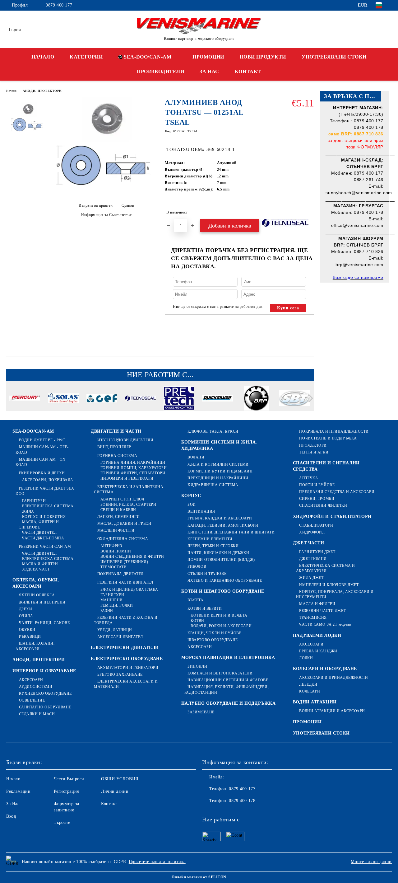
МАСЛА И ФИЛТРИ (40, 564)
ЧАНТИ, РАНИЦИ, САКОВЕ (44, 623)
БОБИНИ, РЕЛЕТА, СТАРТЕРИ (128, 504)
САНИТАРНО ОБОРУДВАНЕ (45, 707)
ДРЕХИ (25, 609)
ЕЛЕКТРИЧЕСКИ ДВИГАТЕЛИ (125, 647)
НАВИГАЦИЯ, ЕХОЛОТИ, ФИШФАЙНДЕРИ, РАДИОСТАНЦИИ (226, 689)
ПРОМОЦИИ (208, 56)
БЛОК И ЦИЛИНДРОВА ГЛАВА (129, 589)
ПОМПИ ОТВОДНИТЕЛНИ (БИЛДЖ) (221, 559)
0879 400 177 (59, 5)
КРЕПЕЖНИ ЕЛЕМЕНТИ (210, 539)
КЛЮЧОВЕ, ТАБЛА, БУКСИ (212, 431)
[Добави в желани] (309, 212)
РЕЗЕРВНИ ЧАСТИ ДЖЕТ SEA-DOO (46, 491)
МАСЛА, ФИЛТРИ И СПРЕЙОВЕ (39, 524)
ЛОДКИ (306, 658)
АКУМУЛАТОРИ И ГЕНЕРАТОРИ (127, 667)
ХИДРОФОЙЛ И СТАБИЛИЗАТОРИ (332, 516)
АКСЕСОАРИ (31, 680)
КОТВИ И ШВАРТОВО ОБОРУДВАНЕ (222, 591)
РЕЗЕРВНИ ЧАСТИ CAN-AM (45, 546)
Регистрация (66, 791)
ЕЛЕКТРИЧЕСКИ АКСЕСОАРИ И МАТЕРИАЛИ (126, 684)
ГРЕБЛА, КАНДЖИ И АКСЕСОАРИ (219, 518)
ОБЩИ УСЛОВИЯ (119, 779)
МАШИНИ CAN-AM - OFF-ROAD (42, 449)
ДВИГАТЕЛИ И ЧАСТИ (116, 431)
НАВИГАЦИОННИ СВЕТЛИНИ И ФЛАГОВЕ (227, 680)
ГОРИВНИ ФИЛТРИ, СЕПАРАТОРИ (132, 473)
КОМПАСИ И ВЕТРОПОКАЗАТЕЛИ (219, 673)
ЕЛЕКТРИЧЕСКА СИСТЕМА (48, 506)
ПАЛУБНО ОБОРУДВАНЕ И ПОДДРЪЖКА (228, 703)
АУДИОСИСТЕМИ (35, 686)
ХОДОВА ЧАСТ (36, 569)
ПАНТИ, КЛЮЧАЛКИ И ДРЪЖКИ (218, 553)
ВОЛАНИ (195, 457)
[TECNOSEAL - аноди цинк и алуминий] (140, 399)
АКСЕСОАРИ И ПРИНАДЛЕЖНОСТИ (333, 677)
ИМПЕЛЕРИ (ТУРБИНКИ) (124, 562)
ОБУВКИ (27, 629)
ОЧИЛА (26, 616)
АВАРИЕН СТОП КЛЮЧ (122, 499)
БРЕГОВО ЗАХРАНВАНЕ (120, 674)
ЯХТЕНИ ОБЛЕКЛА (37, 595)
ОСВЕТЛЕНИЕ (32, 700)
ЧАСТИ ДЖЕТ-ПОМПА (43, 538)
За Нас (12, 803)
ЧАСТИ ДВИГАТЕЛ (39, 532)
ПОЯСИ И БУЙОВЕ (317, 485)
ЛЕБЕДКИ (308, 684)
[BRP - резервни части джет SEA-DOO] (256, 399)
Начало (11, 90)
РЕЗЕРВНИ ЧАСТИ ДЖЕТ (322, 610)
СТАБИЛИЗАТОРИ (316, 525)
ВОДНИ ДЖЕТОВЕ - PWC (42, 440)
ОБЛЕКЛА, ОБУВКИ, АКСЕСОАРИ (35, 583)
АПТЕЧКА (308, 478)
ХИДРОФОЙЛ (312, 532)
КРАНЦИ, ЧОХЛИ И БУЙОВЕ (214, 633)
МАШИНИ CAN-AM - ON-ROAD (41, 462)
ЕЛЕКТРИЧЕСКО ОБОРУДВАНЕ (127, 658)
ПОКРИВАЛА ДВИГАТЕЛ (120, 574)
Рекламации (18, 791)
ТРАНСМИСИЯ (313, 617)
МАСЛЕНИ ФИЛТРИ (115, 530)
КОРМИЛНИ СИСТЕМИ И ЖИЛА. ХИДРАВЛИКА (219, 445)
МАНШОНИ (111, 600)
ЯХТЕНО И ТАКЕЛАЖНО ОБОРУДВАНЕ (224, 580)
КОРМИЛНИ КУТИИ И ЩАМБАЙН (219, 471)
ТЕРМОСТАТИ (113, 567)
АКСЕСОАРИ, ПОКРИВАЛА (47, 480)
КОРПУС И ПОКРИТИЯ (44, 516)
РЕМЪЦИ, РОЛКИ (116, 605)
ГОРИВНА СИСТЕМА (117, 455)
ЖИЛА (28, 511)
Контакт (109, 803)
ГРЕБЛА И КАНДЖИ (318, 651)
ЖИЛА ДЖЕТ (311, 577)
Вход (11, 816)
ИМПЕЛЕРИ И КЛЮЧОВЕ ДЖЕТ (329, 585)
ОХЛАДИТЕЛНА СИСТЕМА (122, 539)
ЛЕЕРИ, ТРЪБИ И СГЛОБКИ (212, 546)
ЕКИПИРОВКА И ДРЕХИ (42, 473)
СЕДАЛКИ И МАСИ (37, 714)
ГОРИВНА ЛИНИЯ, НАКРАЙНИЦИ (132, 462)
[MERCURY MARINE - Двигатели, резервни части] (24, 399)
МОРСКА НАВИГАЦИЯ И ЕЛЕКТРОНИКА (228, 657)
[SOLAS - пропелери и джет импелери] (63, 399)
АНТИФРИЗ (111, 546)
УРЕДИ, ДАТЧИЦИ (114, 630)
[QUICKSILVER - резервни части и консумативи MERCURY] (217, 399)
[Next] (309, 398)
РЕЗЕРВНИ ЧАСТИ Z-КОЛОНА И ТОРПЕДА (126, 620)
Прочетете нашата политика (157, 861)
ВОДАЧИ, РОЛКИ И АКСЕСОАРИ (221, 626)
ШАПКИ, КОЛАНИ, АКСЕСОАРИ (35, 646)
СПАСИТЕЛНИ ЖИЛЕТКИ (323, 505)
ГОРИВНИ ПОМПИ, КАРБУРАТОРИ (133, 468)
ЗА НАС (209, 71)
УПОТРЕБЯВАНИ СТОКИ (334, 56)
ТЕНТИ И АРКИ (313, 452)
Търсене (62, 822)
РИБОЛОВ (196, 566)
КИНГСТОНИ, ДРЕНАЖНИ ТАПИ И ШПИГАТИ (231, 532)
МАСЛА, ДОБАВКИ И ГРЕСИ (124, 523)
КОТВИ (197, 620)
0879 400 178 (242, 800)
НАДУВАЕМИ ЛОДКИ (317, 635)
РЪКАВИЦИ (30, 636)
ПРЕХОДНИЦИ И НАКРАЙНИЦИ (217, 478)
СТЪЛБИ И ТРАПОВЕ (206, 573)
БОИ (191, 504)
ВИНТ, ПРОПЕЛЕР (114, 447)
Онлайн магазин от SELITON (199, 877)
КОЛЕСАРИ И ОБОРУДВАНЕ (325, 668)
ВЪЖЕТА (195, 600)
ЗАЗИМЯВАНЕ (201, 712)
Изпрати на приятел (96, 205)
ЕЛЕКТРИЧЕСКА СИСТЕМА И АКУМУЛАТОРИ (325, 568)
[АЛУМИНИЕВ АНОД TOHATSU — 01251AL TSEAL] (104, 193)
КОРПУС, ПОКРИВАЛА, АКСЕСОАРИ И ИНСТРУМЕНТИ (334, 594)
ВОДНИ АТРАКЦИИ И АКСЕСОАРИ (332, 711)
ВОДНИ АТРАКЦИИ (315, 702)
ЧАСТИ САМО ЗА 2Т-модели (325, 624)
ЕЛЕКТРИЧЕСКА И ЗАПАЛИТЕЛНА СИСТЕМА (128, 489)
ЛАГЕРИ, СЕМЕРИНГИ (118, 516)
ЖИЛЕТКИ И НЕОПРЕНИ (42, 602)
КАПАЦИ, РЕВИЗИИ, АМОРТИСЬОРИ (222, 525)
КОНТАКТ (248, 71)
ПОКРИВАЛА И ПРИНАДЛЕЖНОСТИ (334, 431)
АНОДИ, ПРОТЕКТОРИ (42, 90)
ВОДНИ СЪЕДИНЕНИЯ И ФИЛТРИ (132, 556)
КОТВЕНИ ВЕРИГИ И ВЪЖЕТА (219, 615)
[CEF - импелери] (101, 399)
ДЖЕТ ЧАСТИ (308, 543)
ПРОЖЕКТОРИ (313, 445)
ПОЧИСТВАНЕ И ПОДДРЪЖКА (328, 438)
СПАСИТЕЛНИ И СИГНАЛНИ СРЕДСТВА (326, 466)
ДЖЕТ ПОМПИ (313, 559)
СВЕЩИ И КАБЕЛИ (118, 510)
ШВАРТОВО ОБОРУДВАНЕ (212, 640)
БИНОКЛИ (197, 666)
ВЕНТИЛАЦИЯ (201, 511)
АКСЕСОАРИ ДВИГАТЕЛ (120, 637)
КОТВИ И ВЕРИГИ (204, 608)
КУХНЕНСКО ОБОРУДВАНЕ (45, 693)
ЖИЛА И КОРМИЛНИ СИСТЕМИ (218, 464)
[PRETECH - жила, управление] (179, 399)
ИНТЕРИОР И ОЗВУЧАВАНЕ (44, 671)
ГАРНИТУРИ (34, 501)
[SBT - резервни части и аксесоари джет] (294, 399)
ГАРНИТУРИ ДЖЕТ (317, 552)
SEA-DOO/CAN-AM (147, 56)
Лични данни (114, 791)
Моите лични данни (371, 861)
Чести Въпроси (69, 779)
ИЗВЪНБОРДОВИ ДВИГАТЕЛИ (125, 440)
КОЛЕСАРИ (309, 691)
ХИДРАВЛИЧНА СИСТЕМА (212, 485)
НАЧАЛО (42, 56)
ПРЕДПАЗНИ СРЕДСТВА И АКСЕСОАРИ (336, 492)
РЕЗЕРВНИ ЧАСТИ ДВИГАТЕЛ (125, 582)
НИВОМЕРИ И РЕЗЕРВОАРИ (126, 478)
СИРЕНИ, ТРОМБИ (316, 498)
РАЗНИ (106, 610)
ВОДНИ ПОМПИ (115, 551)
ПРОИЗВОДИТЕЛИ (160, 71)
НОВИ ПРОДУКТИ (263, 56)
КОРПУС (191, 495)
